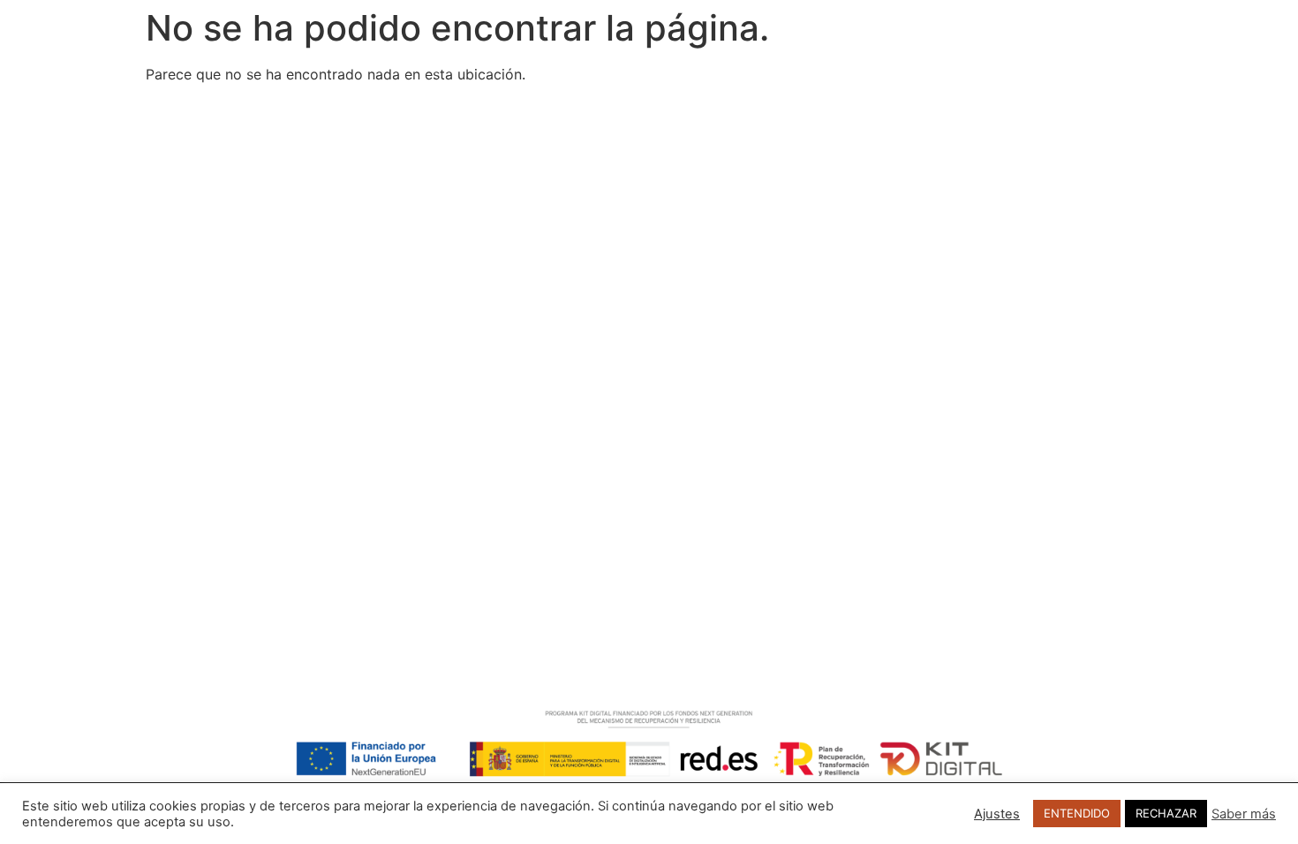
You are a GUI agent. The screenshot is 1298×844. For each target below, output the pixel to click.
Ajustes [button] (997, 814)
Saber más (1243, 814)
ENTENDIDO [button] (1077, 813)
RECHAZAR (1166, 813)
